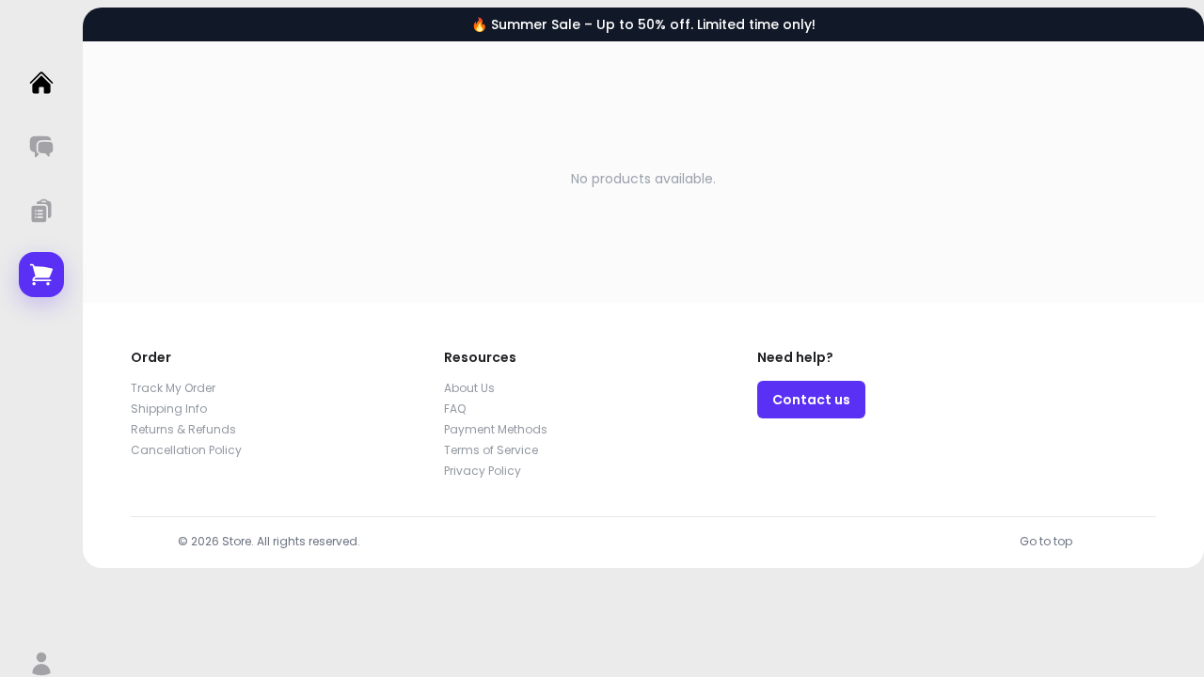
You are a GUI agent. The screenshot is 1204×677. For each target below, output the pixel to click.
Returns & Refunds (183, 429)
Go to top (1046, 541)
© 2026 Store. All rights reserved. (269, 541)
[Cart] (41, 274)
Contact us (811, 399)
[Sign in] (41, 664)
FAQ (455, 409)
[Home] (41, 82)
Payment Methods (495, 429)
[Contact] (41, 146)
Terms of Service (491, 450)
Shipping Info (169, 409)
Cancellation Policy (186, 450)
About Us (469, 388)
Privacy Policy (482, 471)
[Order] (41, 210)
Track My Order (173, 388)
